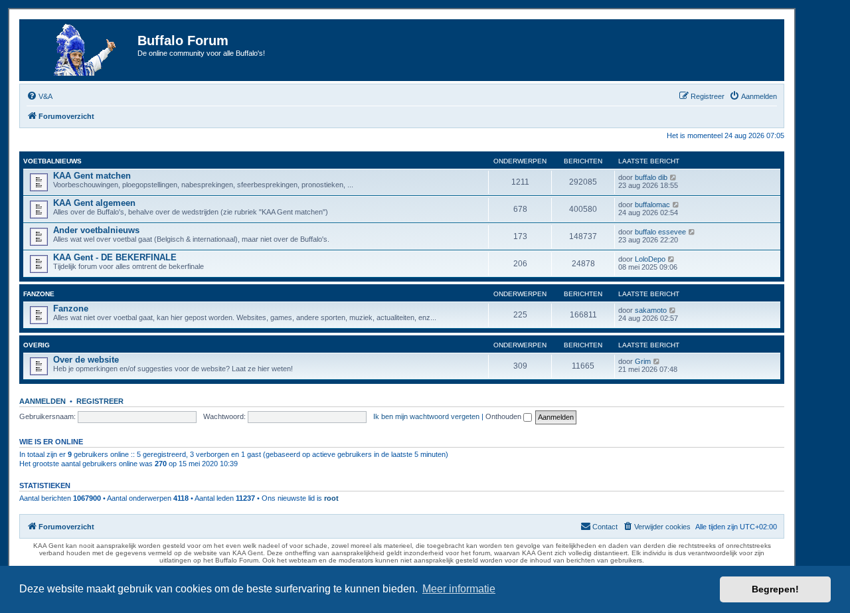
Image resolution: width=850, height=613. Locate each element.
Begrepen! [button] (775, 589)
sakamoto (651, 310)
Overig (36, 345)
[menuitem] (39, 96)
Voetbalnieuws (52, 161)
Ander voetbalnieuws (96, 230)
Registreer (100, 401)
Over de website (86, 360)
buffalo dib (651, 177)
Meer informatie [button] (458, 588)
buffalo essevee (660, 232)
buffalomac (652, 205)
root (331, 498)
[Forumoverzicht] (80, 50)
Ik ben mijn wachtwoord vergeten (426, 416)
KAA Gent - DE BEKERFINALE (115, 257)
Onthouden (504, 416)
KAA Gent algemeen (94, 203)
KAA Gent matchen (92, 176)
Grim (643, 361)
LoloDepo (650, 259)
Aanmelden (42, 401)
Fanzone (38, 294)
